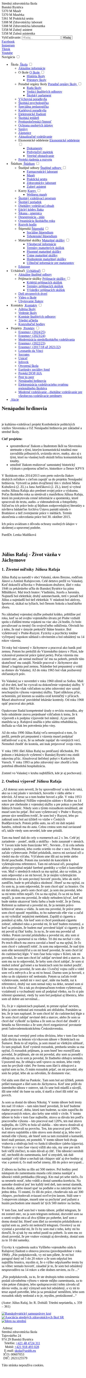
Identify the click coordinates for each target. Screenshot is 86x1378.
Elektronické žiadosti (32, 114)
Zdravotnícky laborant (41, 183)
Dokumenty (34, 148)
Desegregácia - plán (31, 217)
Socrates (23, 354)
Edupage (24, 266)
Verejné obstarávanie (40, 156)
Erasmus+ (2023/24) (31, 336)
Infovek (23, 362)
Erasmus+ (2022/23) (31, 343)
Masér (31, 175)
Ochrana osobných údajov (35, 125)
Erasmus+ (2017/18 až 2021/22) (39, 347)
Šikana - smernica (30, 213)
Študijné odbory (29, 168)
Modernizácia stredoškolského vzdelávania (46, 339)
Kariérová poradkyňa (32, 110)
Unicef (22, 358)
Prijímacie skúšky (30, 278)
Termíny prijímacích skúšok (45, 286)
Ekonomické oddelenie (33, 140)
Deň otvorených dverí (32, 293)
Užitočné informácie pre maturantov (50, 263)
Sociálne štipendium (40, 232)
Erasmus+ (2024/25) (31, 332)
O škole (23, 72)
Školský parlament (39, 95)
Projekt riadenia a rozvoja (35, 159)
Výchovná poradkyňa (32, 99)
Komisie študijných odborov (37, 316)
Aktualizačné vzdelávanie (35, 136)
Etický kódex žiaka (31, 209)
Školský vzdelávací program (37, 198)
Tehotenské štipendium (42, 236)
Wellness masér (37, 194)
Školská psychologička (33, 103)
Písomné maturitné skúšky (44, 251)
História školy (36, 76)
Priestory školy (36, 80)
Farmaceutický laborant (42, 171)
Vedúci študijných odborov (44, 91)
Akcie (14, 399)
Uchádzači (17, 271)
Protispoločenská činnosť (35, 121)
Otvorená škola (28, 366)
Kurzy (23, 191)
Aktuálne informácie (31, 68)
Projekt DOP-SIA (30, 373)
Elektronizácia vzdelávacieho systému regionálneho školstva (43, 386)
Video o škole (27, 297)
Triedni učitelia (28, 320)
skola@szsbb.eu (25, 1350)
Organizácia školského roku (36, 221)
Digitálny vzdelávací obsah (36, 206)
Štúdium (16, 163)
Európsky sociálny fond (34, 369)
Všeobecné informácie (41, 244)
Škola (14, 64)
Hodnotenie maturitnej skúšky (46, 259)
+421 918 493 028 (27, 1347)
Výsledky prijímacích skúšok (46, 290)
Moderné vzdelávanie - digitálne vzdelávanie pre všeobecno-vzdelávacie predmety (50, 394)
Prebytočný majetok (40, 152)
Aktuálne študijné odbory (35, 274)
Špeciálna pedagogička (33, 106)
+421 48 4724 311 (28, 1343)
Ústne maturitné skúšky (42, 255)
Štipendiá (24, 228)
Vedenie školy (27, 313)
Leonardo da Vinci (30, 351)
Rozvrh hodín (27, 224)
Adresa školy (27, 309)
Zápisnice (24, 133)
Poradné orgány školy (33, 84)
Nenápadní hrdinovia (32, 381)
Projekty (16, 328)
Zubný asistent (36, 186)
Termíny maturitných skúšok (45, 248)
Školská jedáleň (28, 118)
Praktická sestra (37, 179)
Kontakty (16, 305)
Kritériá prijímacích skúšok (44, 282)
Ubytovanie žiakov (30, 301)
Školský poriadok (30, 202)
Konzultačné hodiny (31, 324)
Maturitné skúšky (29, 240)
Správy (23, 129)
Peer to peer (26, 377)
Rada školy (34, 88)
